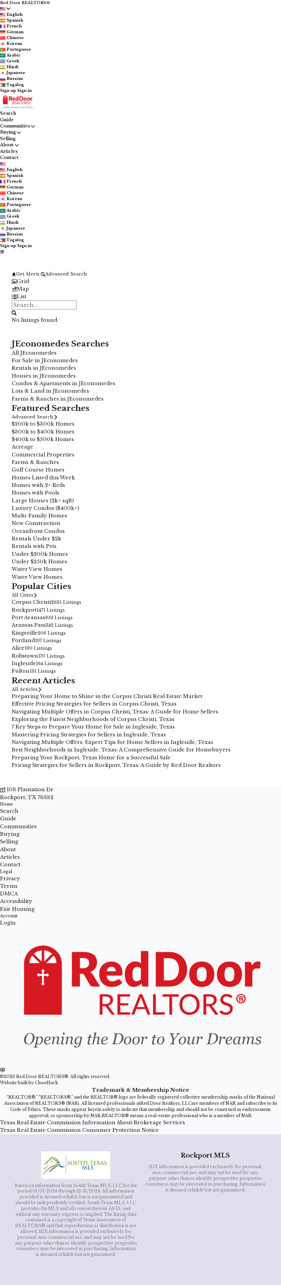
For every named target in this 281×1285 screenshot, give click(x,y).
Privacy (10, 879)
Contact (9, 157)
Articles (8, 151)
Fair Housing (17, 909)
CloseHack (46, 1082)
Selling (7, 138)
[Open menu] (2, 251)
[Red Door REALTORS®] (140, 1062)
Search (8, 113)
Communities (15, 125)
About (7, 144)
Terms (8, 886)
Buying (8, 132)
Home (6, 804)
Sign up (8, 90)
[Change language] (5, 9)
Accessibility (16, 901)
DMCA (9, 894)
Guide (7, 119)
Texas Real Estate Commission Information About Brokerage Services (92, 1122)
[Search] (14, 313)
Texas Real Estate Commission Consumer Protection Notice (79, 1130)
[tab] (140, 281)
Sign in (24, 90)
